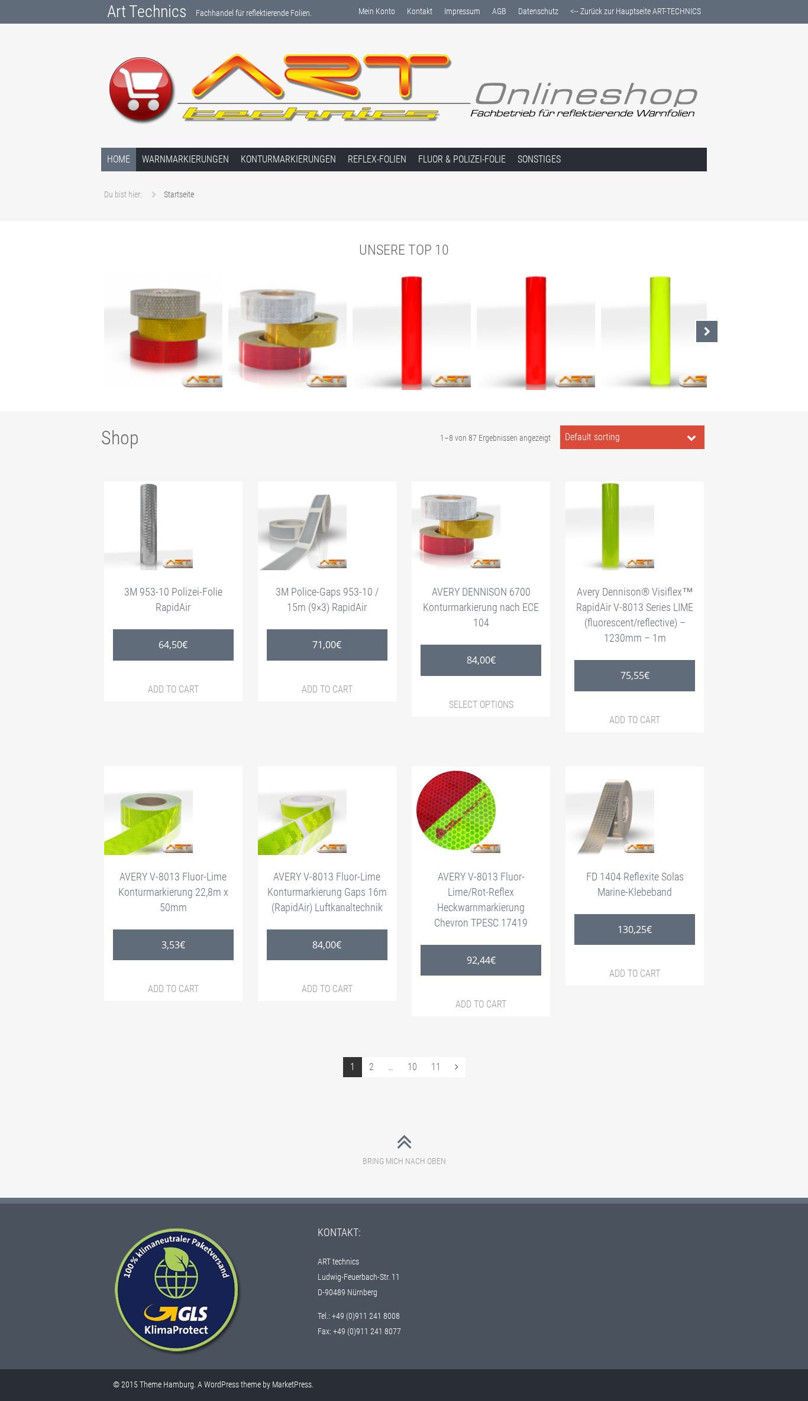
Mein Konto (376, 11)
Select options (481, 704)
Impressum (462, 11)
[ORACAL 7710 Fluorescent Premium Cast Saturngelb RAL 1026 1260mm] (660, 331)
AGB (499, 11)
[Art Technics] (404, 88)
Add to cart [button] (173, 689)
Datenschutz (538, 11)
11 (436, 1066)
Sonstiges (539, 159)
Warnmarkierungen (185, 159)
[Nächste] (457, 1067)
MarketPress (292, 1384)
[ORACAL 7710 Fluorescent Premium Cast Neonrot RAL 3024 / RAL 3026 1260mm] (536, 331)
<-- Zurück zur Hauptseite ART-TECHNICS (635, 11)
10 (412, 1066)
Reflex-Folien (377, 159)
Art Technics (147, 11)
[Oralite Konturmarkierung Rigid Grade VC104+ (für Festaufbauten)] (163, 331)
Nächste (707, 331)
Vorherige (101, 331)
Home (118, 159)
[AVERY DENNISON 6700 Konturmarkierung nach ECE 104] (287, 331)
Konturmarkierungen (288, 159)
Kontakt (419, 11)
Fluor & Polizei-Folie (462, 159)
